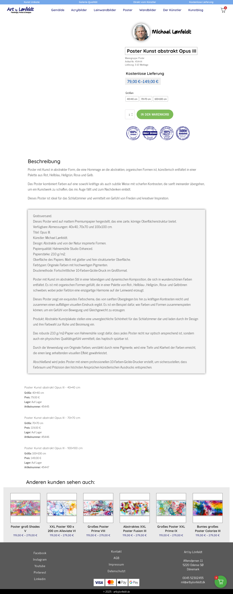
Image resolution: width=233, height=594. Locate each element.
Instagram (40, 559)
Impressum (116, 564)
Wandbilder (147, 10)
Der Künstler (172, 10)
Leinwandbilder (105, 10)
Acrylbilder (79, 10)
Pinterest (40, 572)
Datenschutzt (116, 571)
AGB (116, 558)
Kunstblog (195, 10)
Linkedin (40, 579)
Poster (128, 10)
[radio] (132, 98)
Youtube (39, 566)
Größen (130, 93)
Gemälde (57, 10)
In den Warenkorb (155, 114)
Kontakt (116, 551)
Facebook (40, 553)
